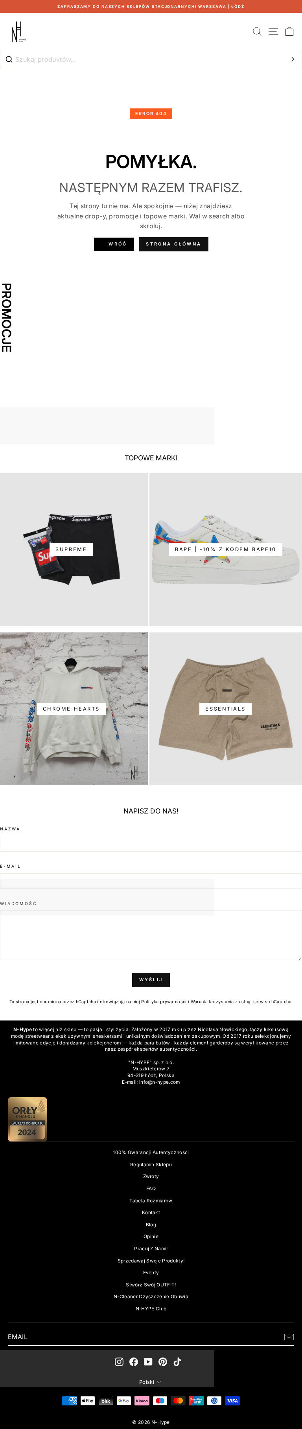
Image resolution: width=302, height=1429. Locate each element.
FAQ (151, 1188)
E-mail (11, 866)
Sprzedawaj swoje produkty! (151, 1261)
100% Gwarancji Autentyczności (151, 1152)
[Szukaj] (293, 59)
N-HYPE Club (151, 1309)
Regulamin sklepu (151, 1164)
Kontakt (151, 1212)
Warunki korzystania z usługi (222, 1001)
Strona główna (173, 244)
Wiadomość (18, 903)
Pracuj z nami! (151, 1248)
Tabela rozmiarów (150, 1201)
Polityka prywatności (163, 1001)
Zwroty (151, 1176)
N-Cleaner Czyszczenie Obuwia (151, 1296)
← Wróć (114, 244)
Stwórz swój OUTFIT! (151, 1285)
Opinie (151, 1236)
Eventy (151, 1272)
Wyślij (151, 979)
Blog (151, 1224)
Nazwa (10, 828)
